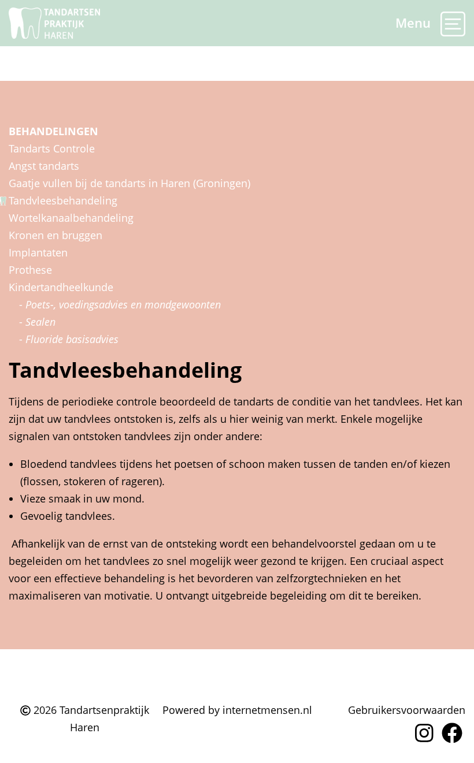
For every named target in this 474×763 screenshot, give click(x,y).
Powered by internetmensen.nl (237, 710)
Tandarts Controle (52, 148)
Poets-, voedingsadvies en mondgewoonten (123, 304)
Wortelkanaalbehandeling (71, 218)
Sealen (40, 322)
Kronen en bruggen (55, 235)
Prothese (30, 270)
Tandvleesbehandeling (63, 200)
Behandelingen (53, 131)
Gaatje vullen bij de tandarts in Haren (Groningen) (129, 183)
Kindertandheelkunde (61, 287)
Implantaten (38, 252)
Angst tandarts (44, 166)
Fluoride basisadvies (71, 339)
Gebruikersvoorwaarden (406, 710)
